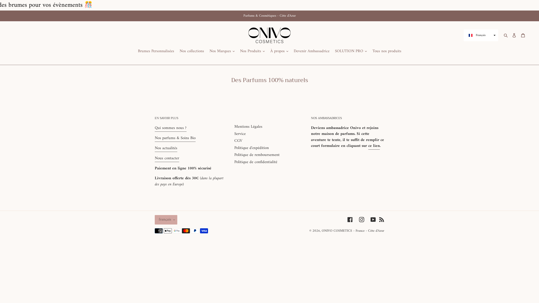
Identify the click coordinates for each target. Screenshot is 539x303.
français (165, 219)
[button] (481, 35)
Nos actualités (166, 148)
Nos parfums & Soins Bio (175, 138)
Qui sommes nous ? (171, 128)
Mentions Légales (248, 126)
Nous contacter (167, 158)
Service (240, 133)
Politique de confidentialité (255, 162)
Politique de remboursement (257, 155)
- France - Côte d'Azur (368, 231)
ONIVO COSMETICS (337, 231)
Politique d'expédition (251, 148)
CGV (238, 140)
